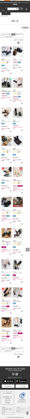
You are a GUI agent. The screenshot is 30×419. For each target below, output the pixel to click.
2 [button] (20, 42)
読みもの (3, 413)
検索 (16, 9)
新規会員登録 (8, 386)
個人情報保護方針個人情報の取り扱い (22, 400)
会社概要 (3, 407)
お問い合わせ (18, 411)
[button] (22, 43)
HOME (1, 16)
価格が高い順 (9, 36)
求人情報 (3, 411)
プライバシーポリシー (20, 409)
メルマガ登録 (22, 386)
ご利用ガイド (18, 407)
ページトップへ (27, 413)
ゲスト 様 (27, 11)
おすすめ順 (8, 34)
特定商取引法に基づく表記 (6, 409)
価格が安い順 (19, 34)
